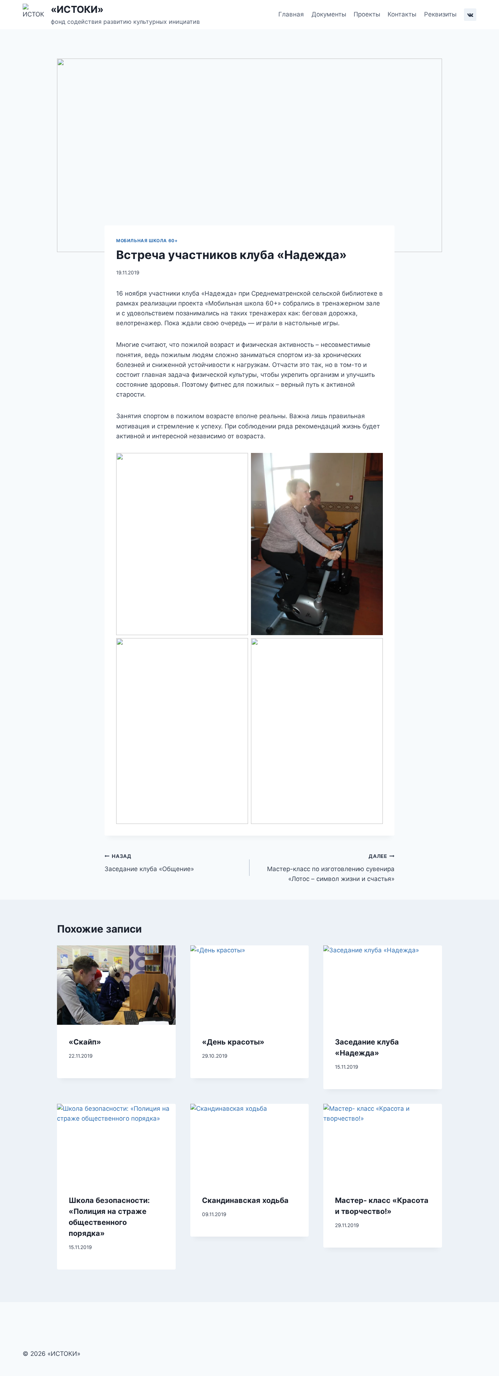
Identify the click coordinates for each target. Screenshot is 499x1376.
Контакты (402, 14)
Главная (291, 14)
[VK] (470, 14)
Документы (329, 14)
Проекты (367, 14)
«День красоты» (233, 1042)
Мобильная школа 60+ (147, 240)
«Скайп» (85, 1042)
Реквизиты (440, 14)
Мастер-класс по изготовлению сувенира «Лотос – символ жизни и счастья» (331, 867)
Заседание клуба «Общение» (149, 863)
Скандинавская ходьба (245, 1200)
